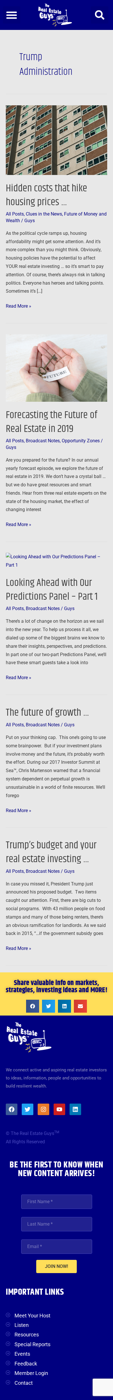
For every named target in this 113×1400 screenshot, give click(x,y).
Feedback (25, 1364)
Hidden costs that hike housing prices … (46, 195)
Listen (21, 1325)
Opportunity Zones (81, 440)
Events (22, 1354)
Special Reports (32, 1344)
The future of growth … (47, 713)
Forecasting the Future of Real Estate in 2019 (51, 422)
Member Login (31, 1373)
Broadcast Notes (43, 440)
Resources (26, 1335)
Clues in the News (44, 214)
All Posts (15, 214)
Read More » (18, 305)
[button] (11, 15)
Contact (23, 1383)
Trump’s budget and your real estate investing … (51, 852)
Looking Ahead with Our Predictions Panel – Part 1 (52, 589)
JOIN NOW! (56, 1266)
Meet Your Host (32, 1316)
